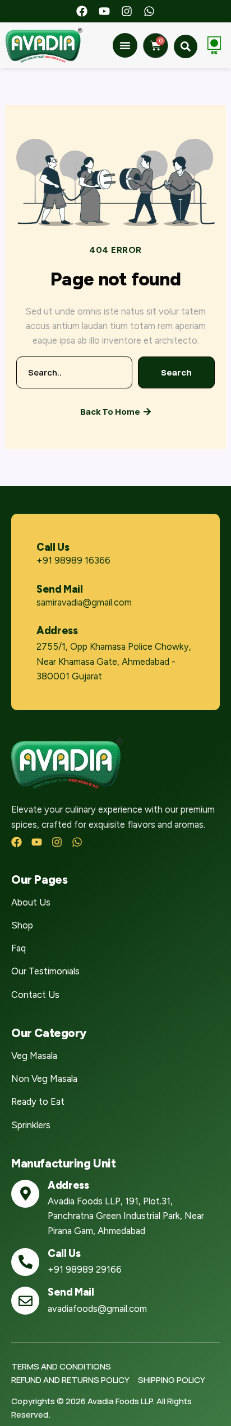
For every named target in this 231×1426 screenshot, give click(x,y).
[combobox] (74, 372)
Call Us (52, 547)
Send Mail (59, 589)
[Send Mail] (25, 1301)
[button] (125, 45)
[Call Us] (25, 1262)
